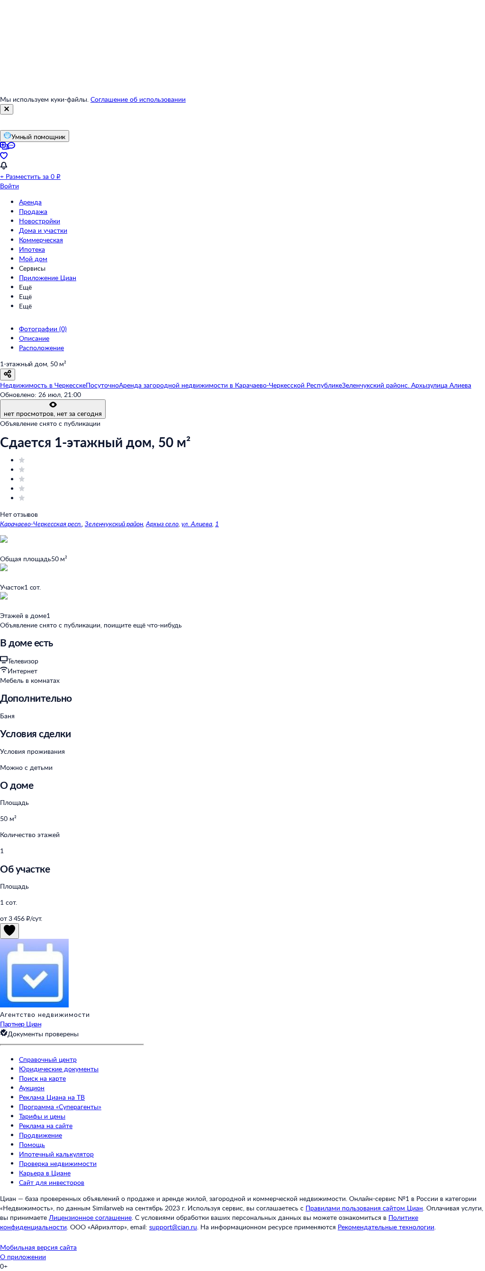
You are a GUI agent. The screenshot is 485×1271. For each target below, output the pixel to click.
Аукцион (32, 1087)
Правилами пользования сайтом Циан (364, 1207)
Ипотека (32, 249)
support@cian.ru (173, 1226)
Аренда (30, 201)
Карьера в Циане (45, 1172)
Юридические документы (59, 1068)
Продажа (33, 211)
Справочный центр (48, 1059)
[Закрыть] (6, 109)
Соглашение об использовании (138, 99)
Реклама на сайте (45, 1125)
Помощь (32, 1144)
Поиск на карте (42, 1078)
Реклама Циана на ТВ (52, 1097)
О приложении (23, 1256)
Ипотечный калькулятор (56, 1153)
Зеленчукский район (114, 523)
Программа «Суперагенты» (60, 1106)
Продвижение (40, 1134)
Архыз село (162, 523)
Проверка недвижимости (58, 1163)
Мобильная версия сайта (38, 1247)
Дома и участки (43, 230)
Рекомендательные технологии (386, 1226)
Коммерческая (41, 239)
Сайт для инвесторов (51, 1182)
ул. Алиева (196, 523)
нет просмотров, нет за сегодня (53, 413)
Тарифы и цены (42, 1116)
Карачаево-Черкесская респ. (41, 523)
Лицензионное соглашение (90, 1217)
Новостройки (39, 220)
